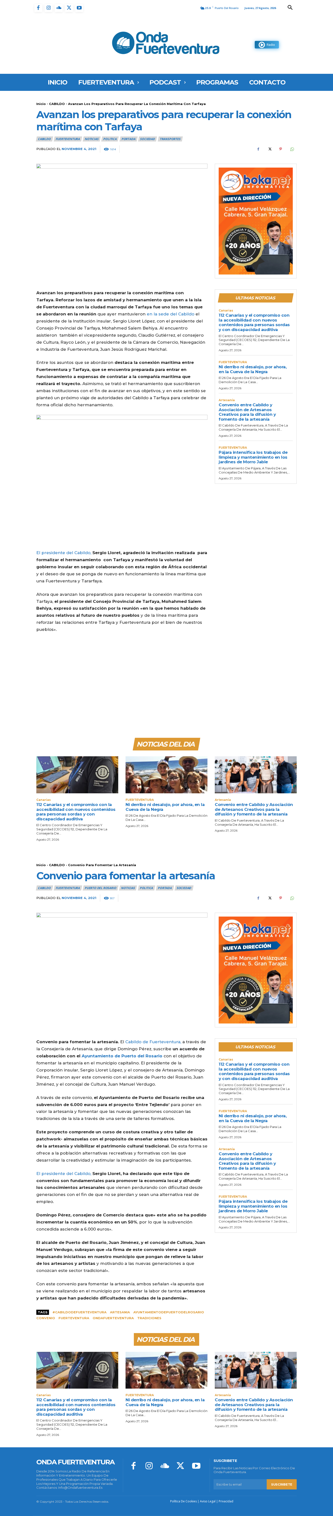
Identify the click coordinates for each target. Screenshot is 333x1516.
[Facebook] (38, 8)
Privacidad (226, 1501)
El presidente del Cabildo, (64, 552)
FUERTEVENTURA (68, 139)
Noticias (91, 139)
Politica (109, 139)
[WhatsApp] (292, 149)
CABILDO (57, 104)
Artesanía (227, 400)
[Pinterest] (280, 149)
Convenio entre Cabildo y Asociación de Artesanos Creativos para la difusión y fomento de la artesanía (247, 412)
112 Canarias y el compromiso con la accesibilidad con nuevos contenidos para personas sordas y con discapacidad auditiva (254, 322)
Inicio (41, 104)
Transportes (170, 139)
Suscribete (281, 1484)
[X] (69, 8)
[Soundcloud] (59, 8)
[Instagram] (48, 8)
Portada (128, 139)
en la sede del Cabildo (170, 314)
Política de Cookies (183, 1501)
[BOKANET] (256, 221)
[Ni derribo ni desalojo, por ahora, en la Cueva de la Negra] (166, 774)
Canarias (226, 310)
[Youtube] (79, 8)
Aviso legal (207, 1501)
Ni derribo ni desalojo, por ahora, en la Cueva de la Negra (252, 369)
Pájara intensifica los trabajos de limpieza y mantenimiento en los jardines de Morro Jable (253, 457)
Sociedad (147, 139)
